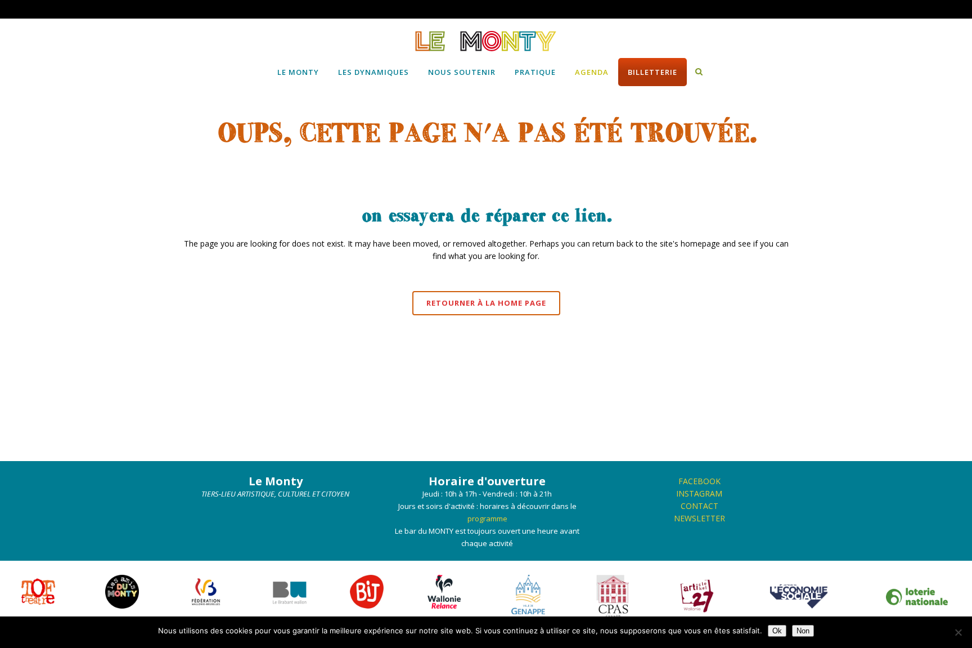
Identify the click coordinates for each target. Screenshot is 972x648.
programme (487, 518)
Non (802, 631)
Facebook (699, 481)
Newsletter (699, 518)
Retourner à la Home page (486, 303)
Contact (699, 505)
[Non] (958, 632)
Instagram (699, 493)
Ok (777, 631)
